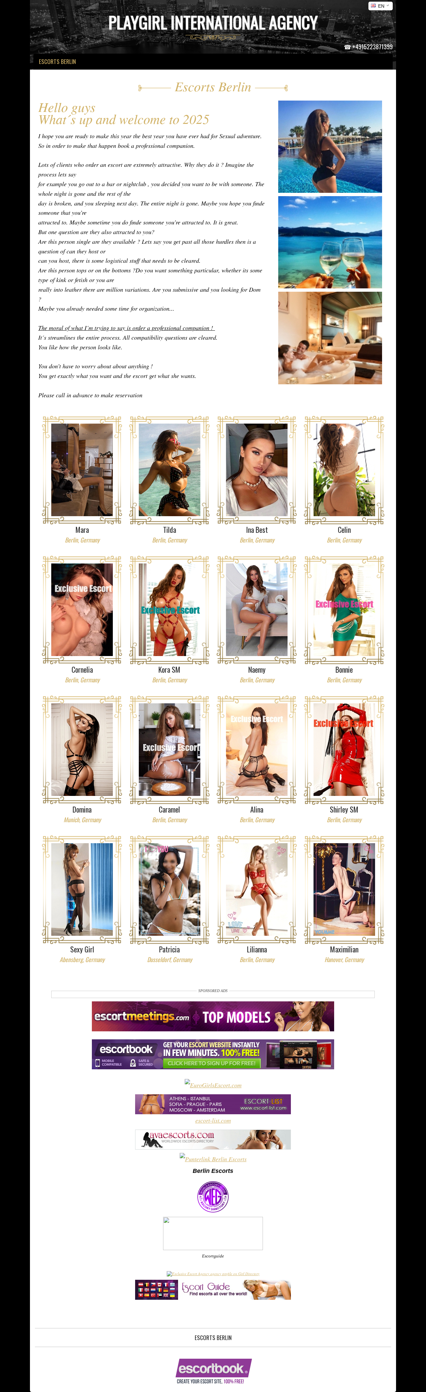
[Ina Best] (257, 470)
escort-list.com (213, 1120)
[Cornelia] (82, 609)
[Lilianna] (257, 889)
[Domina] (82, 749)
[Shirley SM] (344, 749)
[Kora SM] (169, 609)
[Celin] (344, 470)
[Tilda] (169, 470)
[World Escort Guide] (213, 1297)
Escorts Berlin (213, 1337)
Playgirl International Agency (213, 21)
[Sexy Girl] (82, 889)
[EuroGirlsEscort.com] (213, 1085)
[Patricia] (169, 889)
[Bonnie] (344, 609)
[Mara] (82, 470)
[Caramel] (169, 749)
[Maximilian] (344, 889)
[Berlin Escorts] (213, 1211)
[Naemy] (257, 609)
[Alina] (257, 749)
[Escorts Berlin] (330, 152)
